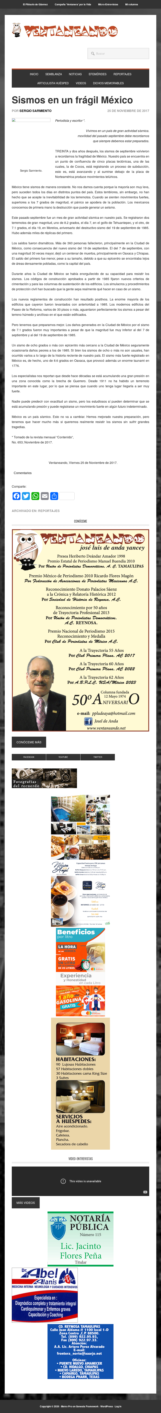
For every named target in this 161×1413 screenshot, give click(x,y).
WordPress (106, 1406)
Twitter (97, 757)
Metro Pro (66, 1406)
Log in (118, 1406)
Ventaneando (65, 30)
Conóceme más (28, 742)
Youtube (63, 757)
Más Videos (25, 1203)
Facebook (28, 757)
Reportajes (49, 510)
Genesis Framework (87, 1406)
